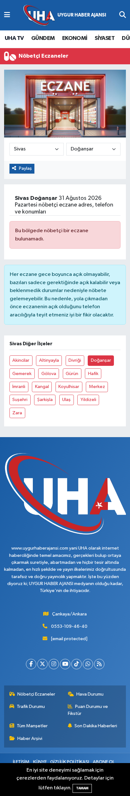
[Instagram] (54, 664)
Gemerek (22, 373)
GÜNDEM (43, 38)
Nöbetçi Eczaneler (36, 694)
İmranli (18, 386)
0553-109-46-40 (69, 626)
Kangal (42, 386)
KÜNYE (40, 762)
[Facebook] (31, 664)
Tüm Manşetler (32, 725)
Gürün (72, 373)
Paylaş (25, 168)
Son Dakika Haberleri (95, 725)
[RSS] (99, 664)
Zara (17, 413)
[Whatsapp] (88, 664)
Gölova (48, 373)
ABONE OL (104, 762)
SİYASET (105, 38)
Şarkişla (45, 399)
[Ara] (122, 15)
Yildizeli (88, 399)
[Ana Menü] (7, 15)
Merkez (97, 386)
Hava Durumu (89, 694)
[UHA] (64, 15)
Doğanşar (101, 360)
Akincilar (20, 360)
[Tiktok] (76, 664)
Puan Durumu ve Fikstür (88, 710)
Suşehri (19, 399)
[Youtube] (65, 664)
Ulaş (66, 399)
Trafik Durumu (31, 706)
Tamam (82, 788)
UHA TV (14, 38)
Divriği (74, 360)
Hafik (93, 373)
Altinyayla (49, 360)
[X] (42, 664)
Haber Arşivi (29, 738)
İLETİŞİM (21, 762)
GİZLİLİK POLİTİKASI (69, 762)
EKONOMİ (74, 38)
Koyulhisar (68, 386)
